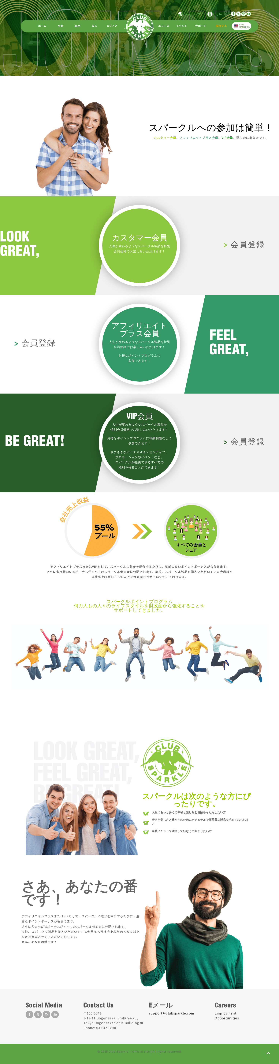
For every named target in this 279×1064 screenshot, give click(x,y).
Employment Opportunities (227, 1015)
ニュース (163, 26)
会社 (60, 26)
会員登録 (248, 245)
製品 (77, 26)
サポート (200, 26)
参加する (221, 26)
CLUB (244, 26)
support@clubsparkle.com (171, 1013)
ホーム (42, 26)
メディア (111, 26)
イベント (181, 26)
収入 (94, 26)
